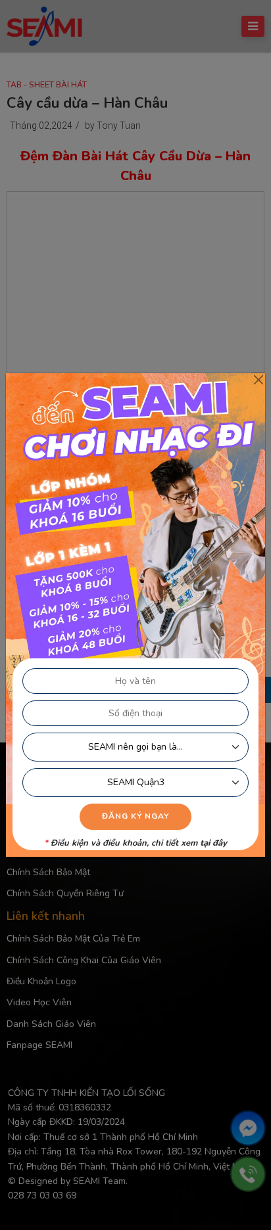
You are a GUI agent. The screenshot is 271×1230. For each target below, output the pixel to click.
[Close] (258, 380)
